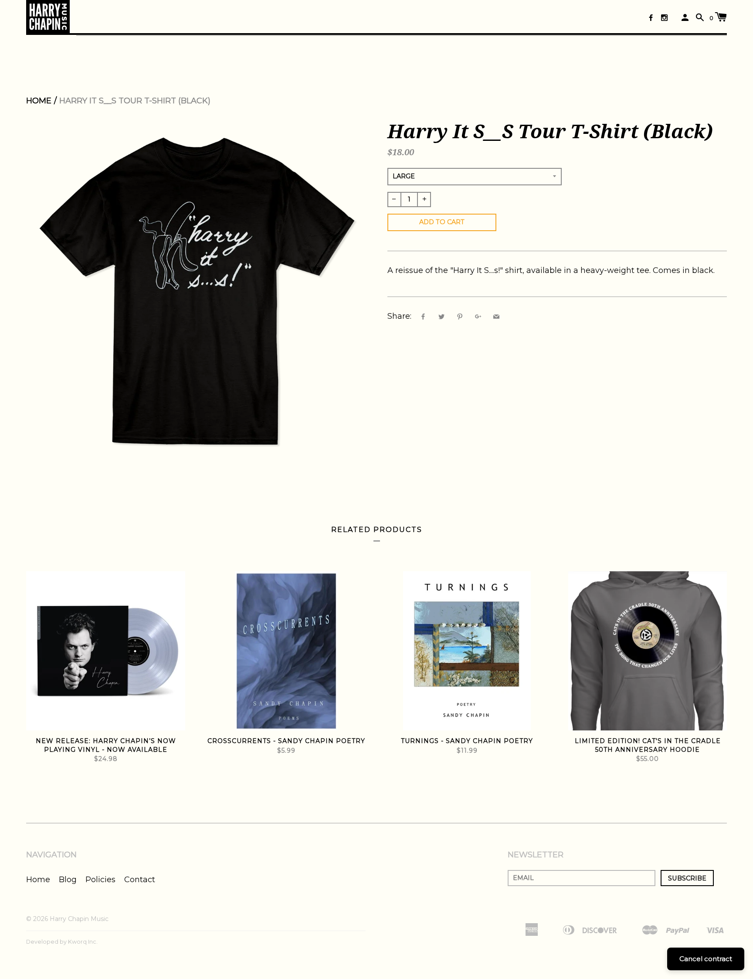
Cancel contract (705, 959)
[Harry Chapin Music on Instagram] (664, 18)
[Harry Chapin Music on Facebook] (651, 18)
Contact (139, 879)
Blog (68, 879)
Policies (100, 879)
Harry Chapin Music (79, 919)
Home (38, 101)
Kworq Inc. (83, 941)
